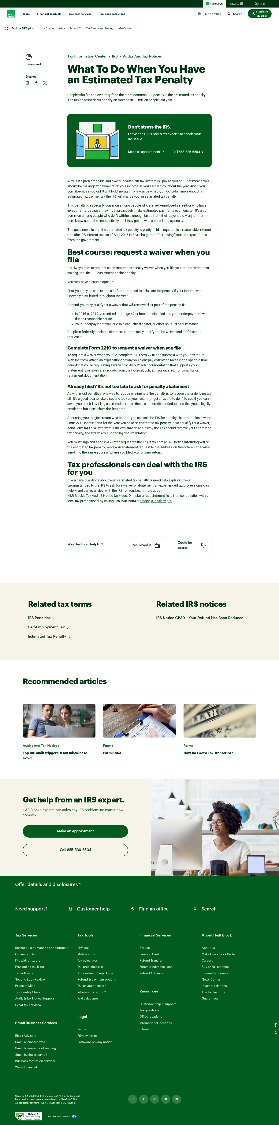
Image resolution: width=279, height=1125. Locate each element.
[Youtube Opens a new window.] (165, 1099)
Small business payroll (31, 1054)
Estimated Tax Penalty (47, 636)
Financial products (49, 13)
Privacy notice (87, 1035)
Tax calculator (87, 960)
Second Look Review (30, 979)
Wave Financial (26, 1067)
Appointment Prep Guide (95, 973)
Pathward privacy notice (94, 1042)
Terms (81, 1029)
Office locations (151, 1016)
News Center (211, 979)
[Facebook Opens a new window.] (143, 1099)
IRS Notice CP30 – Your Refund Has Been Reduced (200, 618)
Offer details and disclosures (46, 884)
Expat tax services (28, 1005)
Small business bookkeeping (35, 1048)
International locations (156, 1023)
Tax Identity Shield (28, 992)
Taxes (26, 13)
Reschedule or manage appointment (41, 947)
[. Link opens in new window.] (28, 1116)
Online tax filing (26, 954)
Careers (207, 960)
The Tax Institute (213, 992)
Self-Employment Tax (46, 627)
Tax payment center (91, 985)
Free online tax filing (29, 966)
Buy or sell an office (215, 966)
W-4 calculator (87, 998)
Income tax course (215, 973)
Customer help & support (158, 1004)
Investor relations (214, 986)
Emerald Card (149, 954)
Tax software (24, 973)
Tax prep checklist (90, 966)
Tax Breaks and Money (99, 28)
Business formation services (35, 1061)
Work (62, 28)
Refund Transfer (151, 960)
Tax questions (149, 1010)
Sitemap (145, 1029)
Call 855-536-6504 (186, 152)
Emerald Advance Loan (156, 966)
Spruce (145, 947)
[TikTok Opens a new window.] (132, 1099)
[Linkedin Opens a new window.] (176, 1099)
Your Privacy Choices (59, 1116)
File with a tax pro (27, 960)
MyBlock (83, 947)
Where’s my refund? (91, 992)
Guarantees (210, 998)
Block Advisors (25, 1036)
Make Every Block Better (219, 954)
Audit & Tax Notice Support (34, 998)
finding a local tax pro (156, 501)
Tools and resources (112, 13)
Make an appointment (144, 152)
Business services (80, 13)
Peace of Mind (25, 985)
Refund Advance (151, 973)
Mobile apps (86, 954)
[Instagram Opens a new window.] (154, 1099)
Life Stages (47, 28)
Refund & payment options (96, 979)
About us (208, 947)
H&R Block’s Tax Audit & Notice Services (97, 496)
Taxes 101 (75, 28)
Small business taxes (30, 1042)
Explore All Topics (22, 28)
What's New (125, 28)
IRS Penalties (39, 618)
